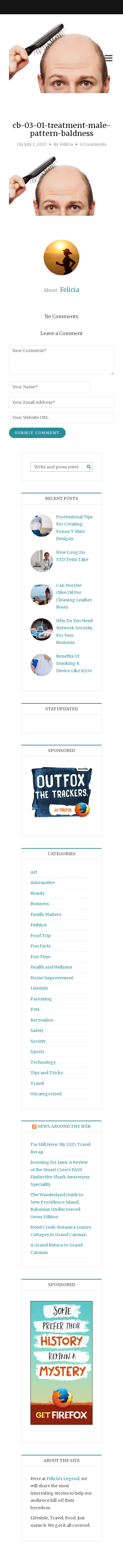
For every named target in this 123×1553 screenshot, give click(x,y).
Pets (34, 1009)
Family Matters (45, 914)
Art (33, 872)
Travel (37, 1083)
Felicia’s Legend (63, 1478)
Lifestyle (39, 988)
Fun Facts (40, 946)
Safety (37, 1030)
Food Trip (40, 935)
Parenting (41, 999)
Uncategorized (45, 1094)
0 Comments (93, 144)
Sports (37, 1051)
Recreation (41, 1020)
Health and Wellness (51, 967)
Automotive (42, 882)
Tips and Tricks (46, 1072)
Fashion (38, 925)
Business (39, 903)
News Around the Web (64, 1126)
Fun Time (40, 956)
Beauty (37, 893)
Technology (43, 1062)
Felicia (66, 144)
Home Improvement (51, 977)
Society (38, 1041)
